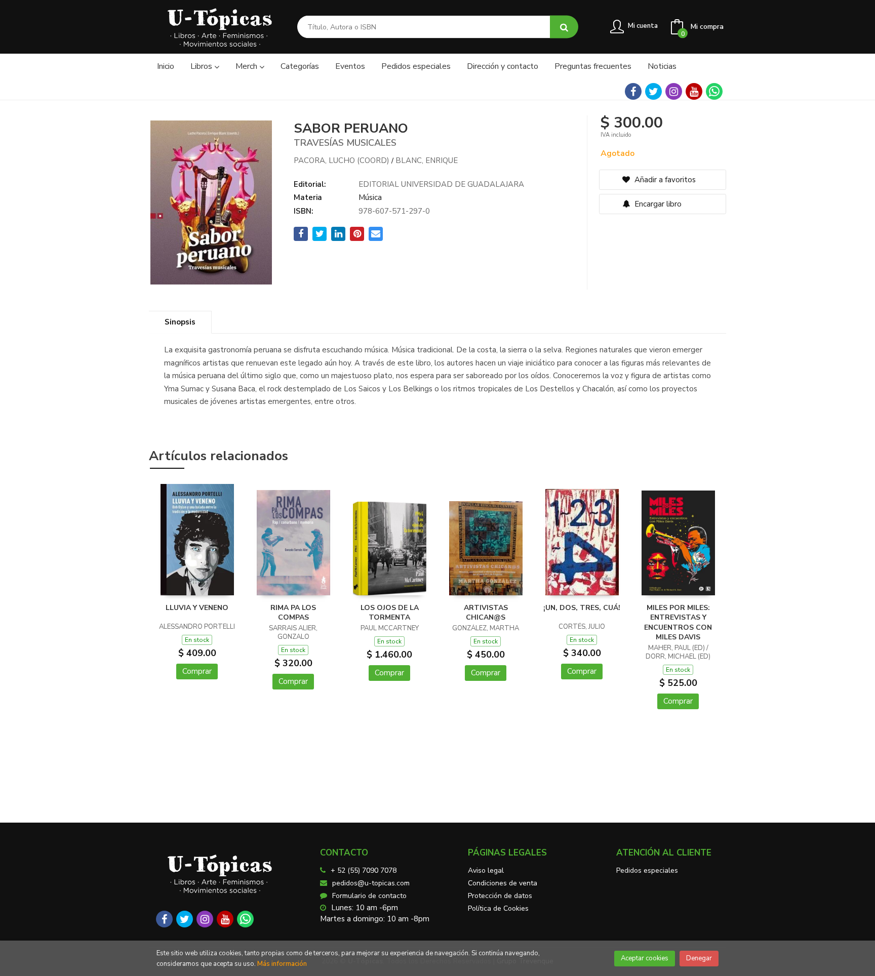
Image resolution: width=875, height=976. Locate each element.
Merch (247, 66)
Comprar (197, 671)
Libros (202, 66)
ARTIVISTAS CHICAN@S (486, 613)
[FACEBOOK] (633, 91)
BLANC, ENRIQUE (426, 160)
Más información (282, 963)
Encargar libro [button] (657, 204)
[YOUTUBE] (694, 91)
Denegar (699, 958)
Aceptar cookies (644, 958)
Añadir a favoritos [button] (664, 180)
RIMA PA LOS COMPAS (293, 613)
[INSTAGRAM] (673, 91)
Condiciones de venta (502, 883)
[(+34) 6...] (714, 91)
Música (370, 197)
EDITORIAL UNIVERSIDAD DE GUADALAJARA (441, 184)
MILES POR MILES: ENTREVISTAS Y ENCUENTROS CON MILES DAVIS (678, 622)
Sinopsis (180, 322)
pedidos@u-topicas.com (371, 883)
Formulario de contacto (369, 896)
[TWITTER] (653, 91)
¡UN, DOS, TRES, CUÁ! (581, 608)
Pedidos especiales (647, 870)
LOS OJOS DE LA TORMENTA (390, 613)
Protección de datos (500, 896)
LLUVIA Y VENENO (197, 608)
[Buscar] (564, 27)
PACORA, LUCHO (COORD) (341, 160)
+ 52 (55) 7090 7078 (363, 870)
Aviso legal (486, 870)
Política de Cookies (498, 908)
